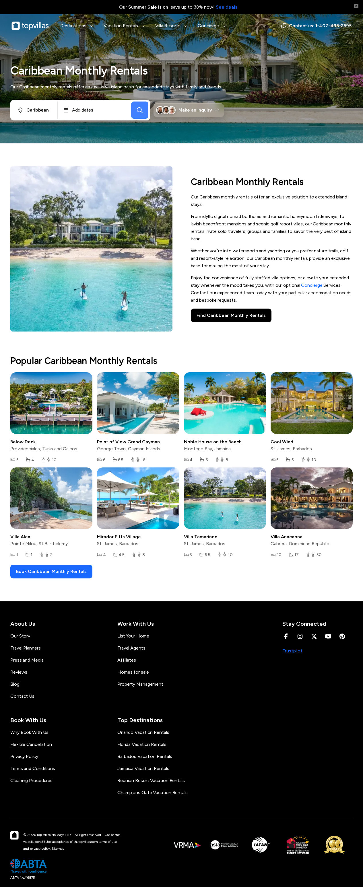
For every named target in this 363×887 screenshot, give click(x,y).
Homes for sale (133, 672)
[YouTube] (328, 636)
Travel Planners (25, 648)
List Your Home (133, 636)
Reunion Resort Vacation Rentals (151, 780)
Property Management (140, 684)
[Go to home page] (30, 26)
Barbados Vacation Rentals (144, 756)
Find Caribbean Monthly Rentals (231, 315)
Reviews (18, 672)
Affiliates (126, 660)
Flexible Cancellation (31, 744)
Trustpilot (292, 651)
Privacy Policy (24, 756)
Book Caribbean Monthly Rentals (51, 571)
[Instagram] (300, 636)
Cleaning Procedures (31, 780)
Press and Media (27, 660)
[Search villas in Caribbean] (139, 110)
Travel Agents (131, 648)
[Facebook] (286, 636)
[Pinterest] (342, 636)
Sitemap (58, 849)
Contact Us (22, 696)
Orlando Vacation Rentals (143, 732)
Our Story (20, 636)
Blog (15, 684)
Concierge (311, 285)
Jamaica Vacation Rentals (143, 768)
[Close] (356, 6)
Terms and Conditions (32, 768)
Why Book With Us (29, 732)
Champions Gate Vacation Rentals (152, 792)
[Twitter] (314, 636)
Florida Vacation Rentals (141, 744)
